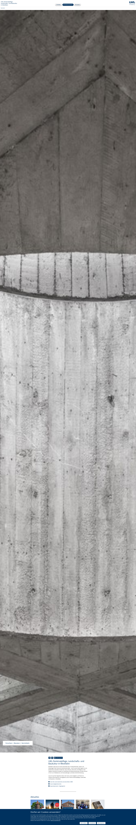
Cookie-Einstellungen (68, 808)
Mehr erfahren (83, 823)
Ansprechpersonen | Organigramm (57, 786)
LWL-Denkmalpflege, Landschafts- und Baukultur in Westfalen (9, 3)
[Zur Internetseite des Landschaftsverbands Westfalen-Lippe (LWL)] (131, 3)
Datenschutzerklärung (55, 820)
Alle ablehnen (92, 823)
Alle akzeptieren (101, 823)
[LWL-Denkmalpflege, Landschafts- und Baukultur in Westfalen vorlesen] (52, 758)
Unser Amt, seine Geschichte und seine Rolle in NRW (61, 781)
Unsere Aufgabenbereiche (55, 784)
